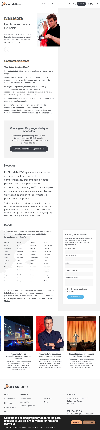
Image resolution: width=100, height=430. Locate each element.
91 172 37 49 (93, 4)
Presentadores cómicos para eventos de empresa (71, 355)
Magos (46, 402)
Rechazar (89, 422)
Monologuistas (24, 402)
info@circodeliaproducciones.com (80, 414)
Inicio (6, 394)
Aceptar (76, 422)
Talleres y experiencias (27, 406)
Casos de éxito (65, 4)
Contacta (81, 4)
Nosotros (55, 4)
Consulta (71, 277)
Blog (74, 4)
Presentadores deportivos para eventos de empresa (39, 355)
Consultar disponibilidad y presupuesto (29, 149)
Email (70, 255)
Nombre (71, 248)
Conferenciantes (25, 398)
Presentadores (48, 398)
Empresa (71, 270)
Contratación (46, 4)
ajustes (52, 427)
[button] (6, 49)
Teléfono (68, 263)
